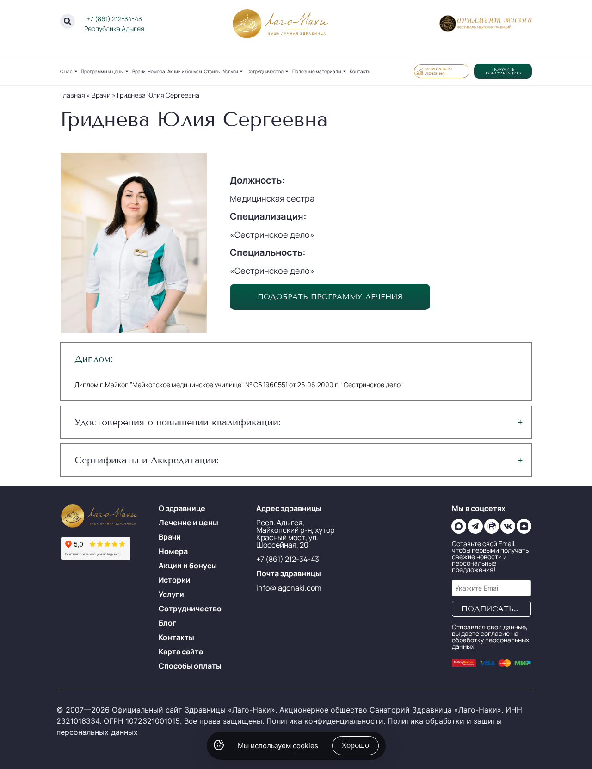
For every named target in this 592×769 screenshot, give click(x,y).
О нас (66, 71)
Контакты (360, 71)
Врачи (139, 71)
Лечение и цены (188, 522)
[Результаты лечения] (419, 71)
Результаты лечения (439, 71)
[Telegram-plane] (475, 526)
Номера (156, 71)
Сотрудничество (265, 71)
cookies (305, 745)
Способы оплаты (190, 666)
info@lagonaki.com (288, 588)
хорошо (355, 745)
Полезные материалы (316, 71)
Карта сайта (181, 651)
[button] (296, 359)
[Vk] (507, 526)
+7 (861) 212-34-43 (114, 18)
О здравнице (182, 508)
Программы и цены (102, 71)
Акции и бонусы (184, 71)
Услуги (230, 71)
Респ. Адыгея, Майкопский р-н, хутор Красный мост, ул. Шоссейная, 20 (295, 533)
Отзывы (212, 71)
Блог (167, 623)
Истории (175, 580)
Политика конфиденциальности (324, 721)
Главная (72, 95)
